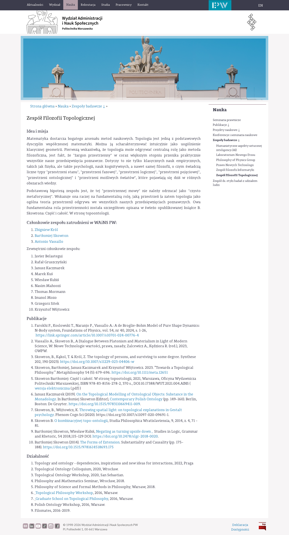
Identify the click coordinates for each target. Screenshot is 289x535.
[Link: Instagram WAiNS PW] (51, 527)
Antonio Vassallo (49, 241)
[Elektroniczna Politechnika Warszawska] (220, 5)
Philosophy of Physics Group (235, 160)
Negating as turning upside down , (124, 431)
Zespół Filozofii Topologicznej (237, 175)
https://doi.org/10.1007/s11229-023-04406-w (97, 361)
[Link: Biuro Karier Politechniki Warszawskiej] (25, 527)
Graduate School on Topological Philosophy (72, 499)
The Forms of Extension (100, 442)
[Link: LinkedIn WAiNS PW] (31, 527)
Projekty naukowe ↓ (226, 130)
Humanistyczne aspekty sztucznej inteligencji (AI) (239, 148)
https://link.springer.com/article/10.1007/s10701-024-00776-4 (87, 335)
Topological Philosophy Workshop (64, 493)
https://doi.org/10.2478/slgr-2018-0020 (125, 436)
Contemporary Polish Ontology (136, 399)
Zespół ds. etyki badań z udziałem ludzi (235, 183)
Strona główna (42, 106)
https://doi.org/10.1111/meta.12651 (139, 372)
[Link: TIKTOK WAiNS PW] (44, 527)
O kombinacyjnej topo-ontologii (81, 420)
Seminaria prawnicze (227, 120)
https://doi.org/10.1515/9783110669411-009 (104, 404)
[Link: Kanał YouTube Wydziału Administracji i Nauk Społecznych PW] (38, 527)
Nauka (220, 110)
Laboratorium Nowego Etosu (235, 155)
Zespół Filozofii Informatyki (235, 170)
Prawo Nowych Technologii (235, 165)
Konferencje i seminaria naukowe (235, 135)
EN (260, 5)
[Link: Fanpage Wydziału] (57, 527)
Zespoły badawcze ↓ (226, 140)
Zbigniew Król (46, 230)
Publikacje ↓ (221, 125)
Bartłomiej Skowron (51, 235)
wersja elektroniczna (52, 388)
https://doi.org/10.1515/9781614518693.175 (78, 447)
